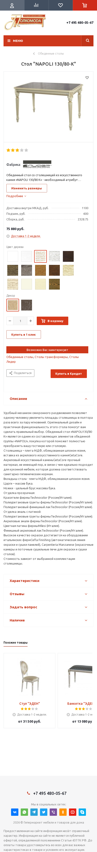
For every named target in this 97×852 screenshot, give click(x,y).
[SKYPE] (82, 812)
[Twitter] (43, 812)
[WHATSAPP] (24, 812)
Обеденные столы (19, 356)
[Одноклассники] (63, 812)
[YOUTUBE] (72, 812)
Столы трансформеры (51, 356)
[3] (17, 150)
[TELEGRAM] (34, 812)
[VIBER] (53, 812)
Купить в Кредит (68, 373)
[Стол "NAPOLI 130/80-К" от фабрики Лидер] (48, 108)
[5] (26, 150)
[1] (8, 150)
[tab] (16, 196)
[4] (22, 150)
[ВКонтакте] (14, 812)
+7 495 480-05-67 (79, 22)
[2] (13, 150)
